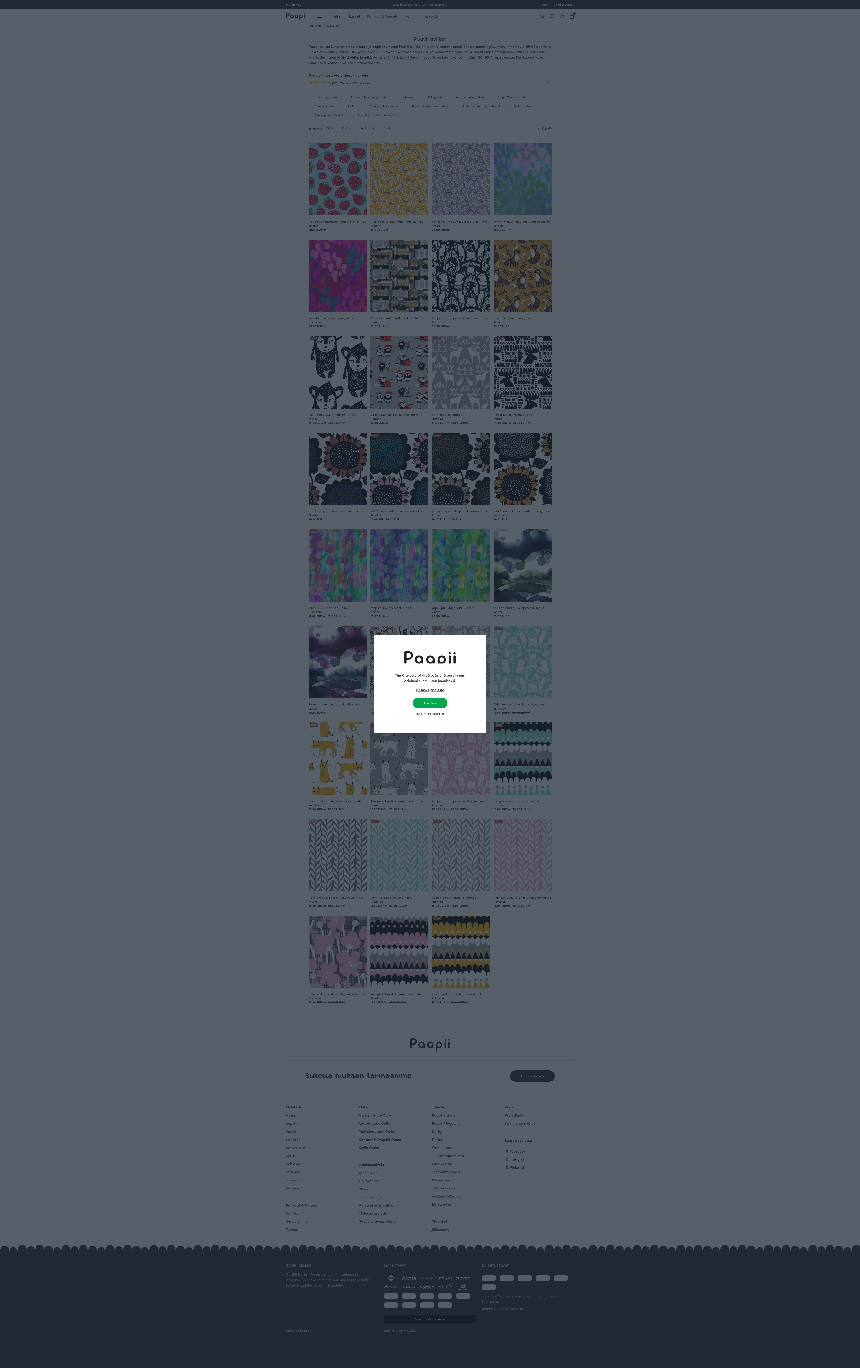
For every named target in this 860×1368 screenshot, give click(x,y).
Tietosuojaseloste (430, 689)
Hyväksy (430, 703)
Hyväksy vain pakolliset (430, 713)
